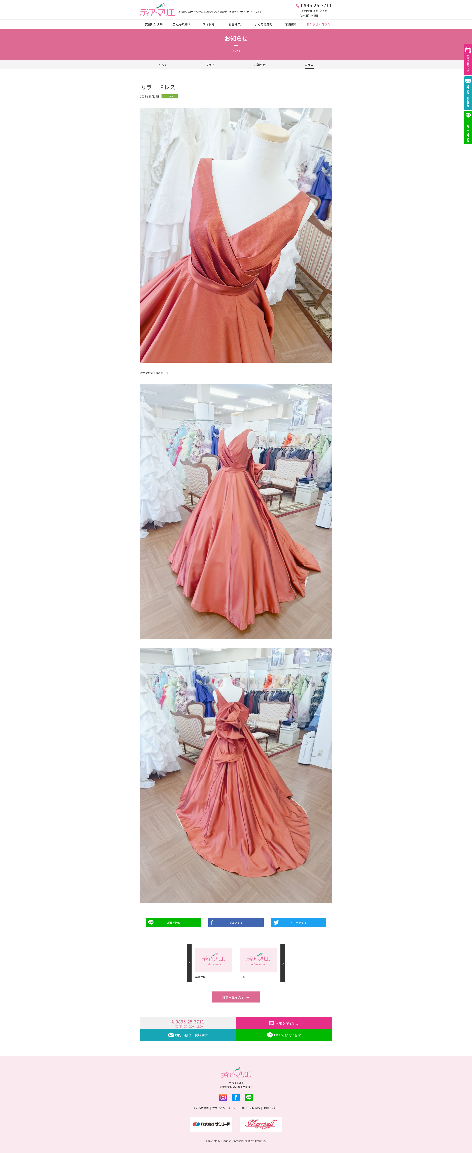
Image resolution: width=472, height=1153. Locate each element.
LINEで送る (173, 922)
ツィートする (298, 922)
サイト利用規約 (251, 1108)
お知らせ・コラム (318, 24)
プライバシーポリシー (225, 1108)
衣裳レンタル (154, 24)
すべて (162, 64)
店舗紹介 (291, 24)
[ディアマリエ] (158, 10)
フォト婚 (208, 24)
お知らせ (260, 64)
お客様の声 (236, 24)
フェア (210, 64)
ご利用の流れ (181, 24)
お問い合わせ (271, 1108)
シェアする (236, 922)
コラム (309, 64)
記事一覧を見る (233, 997)
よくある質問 (263, 24)
